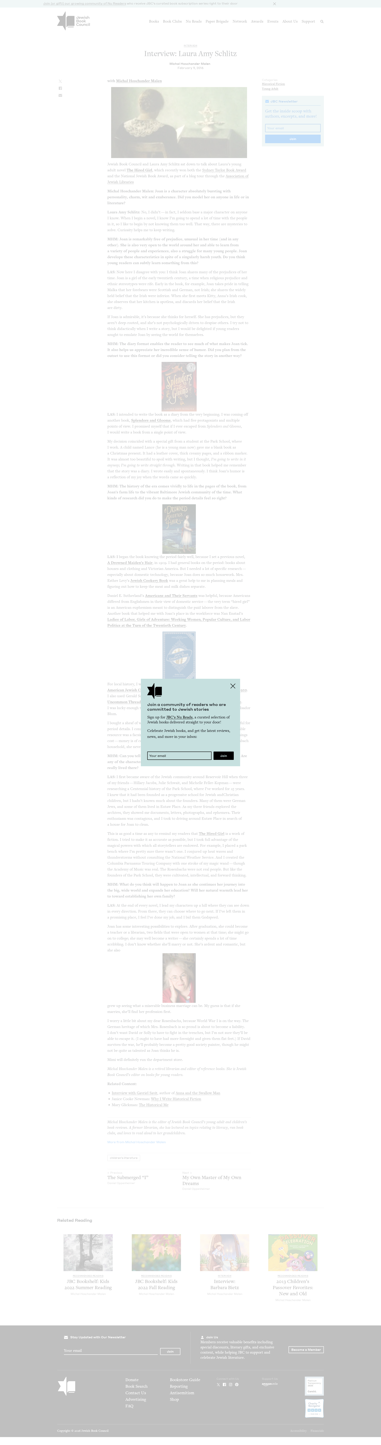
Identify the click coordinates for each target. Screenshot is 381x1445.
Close (233, 686)
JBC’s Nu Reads (179, 717)
